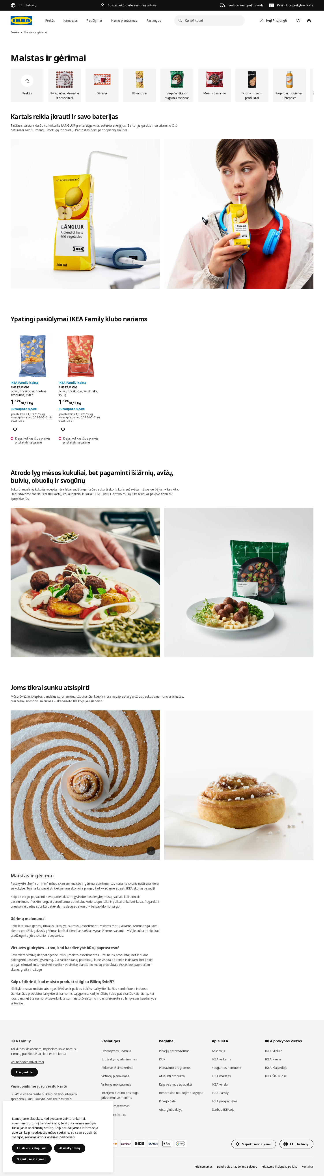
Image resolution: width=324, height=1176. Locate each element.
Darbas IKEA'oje (223, 1109)
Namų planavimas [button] (124, 20)
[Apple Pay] (166, 1144)
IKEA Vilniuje (273, 1051)
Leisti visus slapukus (32, 1148)
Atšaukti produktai (172, 1076)
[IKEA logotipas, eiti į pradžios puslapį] (21, 20)
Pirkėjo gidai (167, 1101)
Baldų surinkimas (113, 1114)
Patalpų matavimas (115, 1106)
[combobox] (208, 20)
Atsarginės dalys (170, 1109)
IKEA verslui (220, 1084)
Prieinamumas (204, 1167)
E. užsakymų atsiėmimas (119, 1059)
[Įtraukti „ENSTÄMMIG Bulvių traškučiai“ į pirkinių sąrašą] (15, 429)
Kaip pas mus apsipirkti (175, 1084)
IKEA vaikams (221, 1059)
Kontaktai (307, 1167)
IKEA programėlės (224, 1101)
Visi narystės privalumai (27, 1062)
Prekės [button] (50, 20)
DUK (162, 1059)
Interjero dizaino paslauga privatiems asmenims (120, 1095)
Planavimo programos (175, 1068)
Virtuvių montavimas (116, 1084)
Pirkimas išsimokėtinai (117, 1068)
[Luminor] (125, 1144)
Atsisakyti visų (69, 1148)
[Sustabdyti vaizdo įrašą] (85, 785)
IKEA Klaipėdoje (276, 1068)
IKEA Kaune (273, 1059)
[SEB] (139, 1144)
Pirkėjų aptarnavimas (174, 1051)
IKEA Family (220, 1093)
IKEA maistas (221, 1076)
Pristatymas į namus (116, 1051)
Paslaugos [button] (153, 20)
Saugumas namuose (226, 1068)
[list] (162, 85)
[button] (85, 214)
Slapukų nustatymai (31, 1159)
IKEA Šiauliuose (276, 1076)
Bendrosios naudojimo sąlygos (181, 1093)
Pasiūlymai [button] (94, 20)
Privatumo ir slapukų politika (279, 1167)
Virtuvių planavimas (115, 1076)
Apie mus (218, 1051)
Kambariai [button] (70, 20)
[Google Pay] (180, 1144)
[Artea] (153, 1144)
